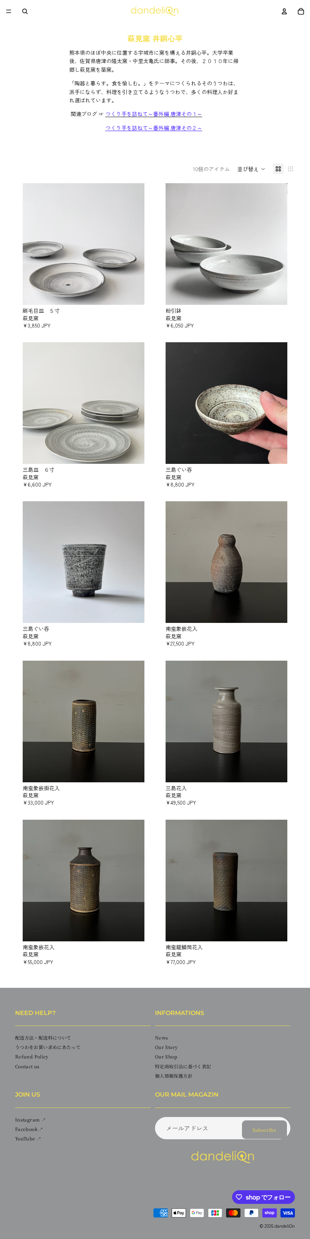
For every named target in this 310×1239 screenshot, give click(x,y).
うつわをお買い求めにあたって (48, 1047)
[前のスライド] (34, 244)
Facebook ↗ (29, 1129)
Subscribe (264, 1129)
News (161, 1037)
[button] (251, 169)
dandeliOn (284, 1226)
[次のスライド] (133, 244)
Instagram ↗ (30, 1119)
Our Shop (166, 1056)
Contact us (27, 1066)
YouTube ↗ (28, 1138)
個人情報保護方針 (173, 1075)
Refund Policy (32, 1056)
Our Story (166, 1047)
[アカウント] (284, 11)
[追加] (133, 293)
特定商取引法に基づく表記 (183, 1066)
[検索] (25, 11)
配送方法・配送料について (43, 1037)
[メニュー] (8, 11)
